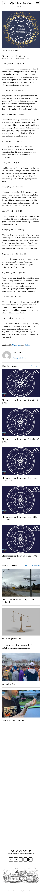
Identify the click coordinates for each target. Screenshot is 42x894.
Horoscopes (16, 345)
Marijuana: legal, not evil (13, 720)
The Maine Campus (21, 3)
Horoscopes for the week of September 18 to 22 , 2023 (20, 479)
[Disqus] (21, 754)
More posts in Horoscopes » (31, 366)
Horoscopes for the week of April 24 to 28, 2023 (19, 518)
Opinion (28, 345)
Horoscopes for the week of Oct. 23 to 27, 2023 (20, 440)
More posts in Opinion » (32, 565)
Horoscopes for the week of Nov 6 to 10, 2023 (20, 401)
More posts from (19, 358)
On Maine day (8, 684)
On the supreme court (12, 638)
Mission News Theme (14, 891)
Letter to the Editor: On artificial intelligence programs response (17, 646)
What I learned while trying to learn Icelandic (18, 600)
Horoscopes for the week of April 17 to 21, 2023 (19, 557)
